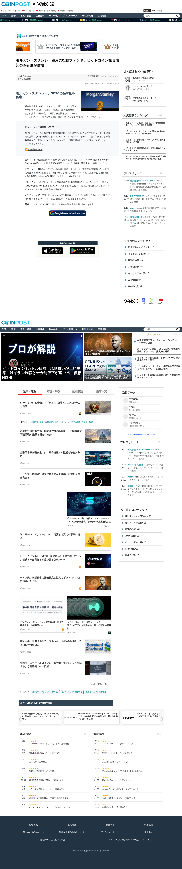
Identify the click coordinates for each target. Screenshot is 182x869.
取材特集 (53, 16)
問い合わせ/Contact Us (33, 832)
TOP (4, 16)
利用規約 (148, 825)
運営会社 (148, 832)
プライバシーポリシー (110, 832)
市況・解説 (25, 16)
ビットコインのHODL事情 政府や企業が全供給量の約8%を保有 (62, 204)
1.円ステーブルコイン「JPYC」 (45, 692)
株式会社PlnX (136, 217)
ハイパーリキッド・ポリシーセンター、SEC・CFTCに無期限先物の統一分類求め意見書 (89, 625)
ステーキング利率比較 (47, 11)
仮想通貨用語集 (35, 149)
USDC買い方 (29, 11)
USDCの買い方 (135, 260)
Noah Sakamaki (24, 76)
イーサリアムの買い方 (139, 273)
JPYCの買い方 (135, 267)
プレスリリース (69, 16)
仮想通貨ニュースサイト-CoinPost (96, 851)
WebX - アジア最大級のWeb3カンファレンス (129, 840)
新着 (13, 16)
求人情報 (72, 825)
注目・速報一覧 (98, 684)
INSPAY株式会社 (137, 196)
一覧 (160, 115)
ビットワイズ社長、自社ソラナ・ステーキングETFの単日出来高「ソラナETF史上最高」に (89, 520)
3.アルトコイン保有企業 (96, 692)
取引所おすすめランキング (141, 247)
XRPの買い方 (134, 280)
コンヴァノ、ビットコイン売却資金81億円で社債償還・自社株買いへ (41, 623)
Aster (132, 208)
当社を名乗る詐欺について (72, 832)
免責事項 (110, 825)
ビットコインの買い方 (142, 86)
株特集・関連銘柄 (67, 11)
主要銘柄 (40, 16)
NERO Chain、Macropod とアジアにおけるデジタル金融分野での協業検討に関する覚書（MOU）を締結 (39, 716)
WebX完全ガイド (158, 11)
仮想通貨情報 (93, 76)
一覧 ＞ (176, 334)
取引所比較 (87, 16)
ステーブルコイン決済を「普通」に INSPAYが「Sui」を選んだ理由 (148, 199)
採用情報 (102, 16)
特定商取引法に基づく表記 (52, 840)
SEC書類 (27, 79)
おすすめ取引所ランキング (144, 98)
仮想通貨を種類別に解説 (143, 78)
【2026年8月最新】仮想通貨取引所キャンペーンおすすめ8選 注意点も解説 (61, 422)
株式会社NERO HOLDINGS (142, 181)
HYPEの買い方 (135, 286)
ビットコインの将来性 (11, 11)
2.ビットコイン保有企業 (72, 692)
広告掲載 (33, 825)
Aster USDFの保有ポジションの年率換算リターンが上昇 (155, 714)
